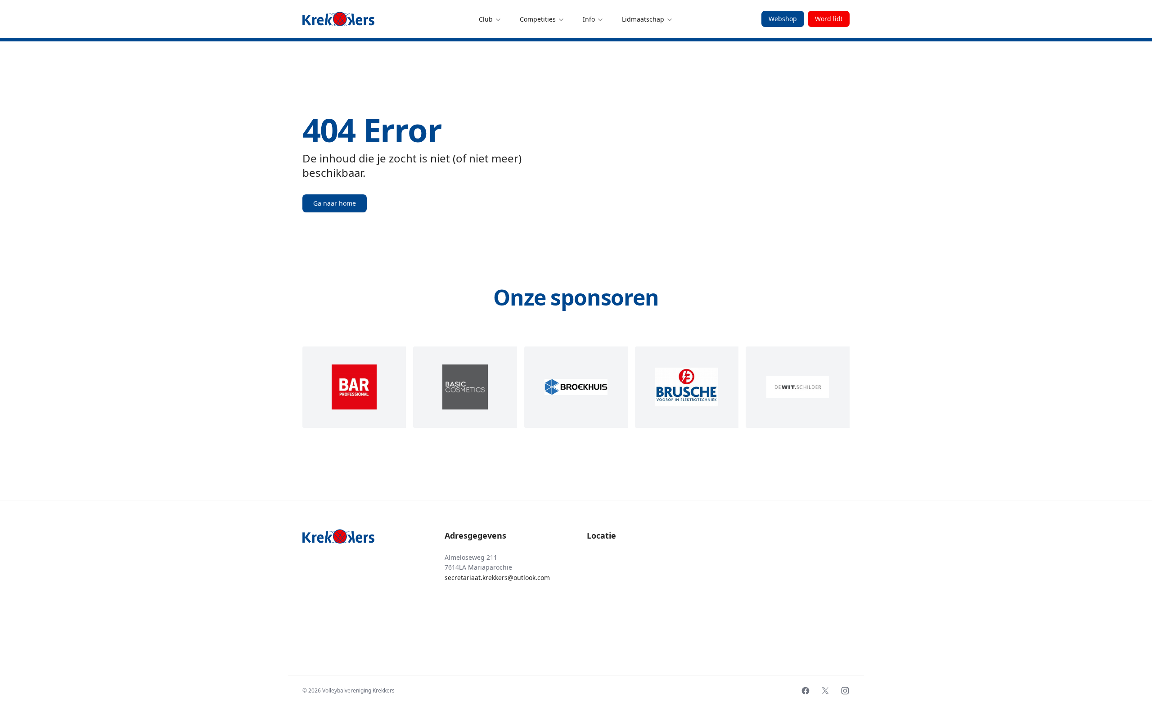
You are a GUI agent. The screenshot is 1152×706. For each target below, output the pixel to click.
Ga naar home (334, 203)
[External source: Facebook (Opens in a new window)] (805, 690)
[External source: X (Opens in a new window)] (825, 690)
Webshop (783, 18)
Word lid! (828, 18)
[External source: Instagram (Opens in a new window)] (845, 690)
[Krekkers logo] (338, 19)
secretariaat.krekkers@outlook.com (497, 577)
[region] (576, 387)
